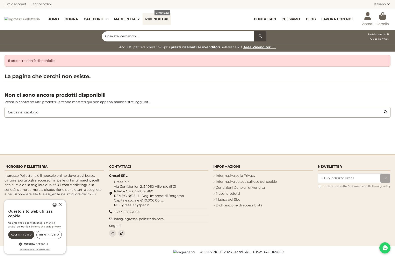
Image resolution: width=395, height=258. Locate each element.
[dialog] (35, 227)
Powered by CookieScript (35, 249)
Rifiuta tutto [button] (49, 234)
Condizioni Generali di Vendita (240, 188)
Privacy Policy (381, 186)
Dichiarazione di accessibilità (239, 205)
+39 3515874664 (379, 38)
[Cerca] (260, 36)
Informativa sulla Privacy (236, 176)
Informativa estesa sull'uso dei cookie (246, 182)
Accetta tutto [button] (21, 234)
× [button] (60, 204)
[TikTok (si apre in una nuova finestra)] (121, 233)
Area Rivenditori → (259, 47)
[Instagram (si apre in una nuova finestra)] (112, 233)
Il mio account (16, 4)
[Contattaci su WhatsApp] (384, 247)
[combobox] (54, 205)
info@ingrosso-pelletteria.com (139, 219)
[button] (35, 244)
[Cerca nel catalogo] (385, 112)
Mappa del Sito (228, 199)
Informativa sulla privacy (46, 226)
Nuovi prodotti (228, 194)
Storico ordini (41, 4)
